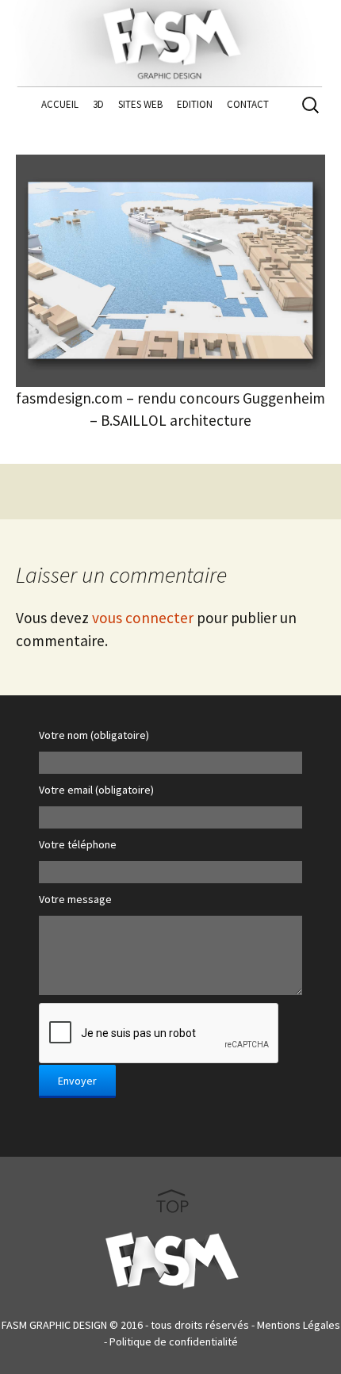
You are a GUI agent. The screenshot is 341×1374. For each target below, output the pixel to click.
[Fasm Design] (170, 39)
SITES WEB (140, 104)
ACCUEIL (60, 104)
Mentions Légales (298, 1325)
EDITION (195, 104)
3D (98, 104)
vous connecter (142, 617)
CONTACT (248, 104)
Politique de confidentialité (173, 1341)
